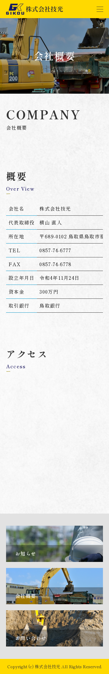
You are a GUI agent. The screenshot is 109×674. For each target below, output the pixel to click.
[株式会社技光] (35, 9)
